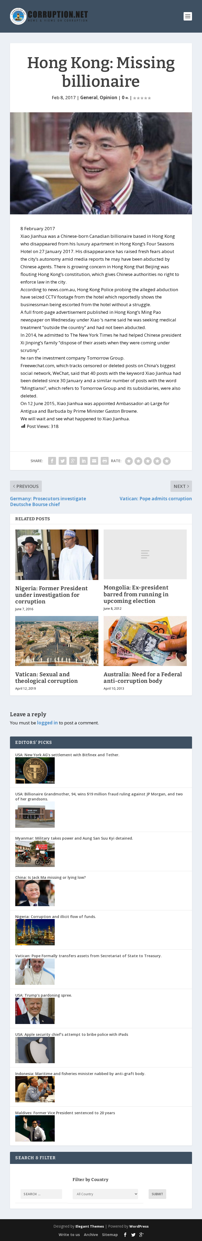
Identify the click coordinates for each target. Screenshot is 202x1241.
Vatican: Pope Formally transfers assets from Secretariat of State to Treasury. (88, 955)
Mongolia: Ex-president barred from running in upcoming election (136, 594)
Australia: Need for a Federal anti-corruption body (143, 677)
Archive (91, 1234)
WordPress (139, 1226)
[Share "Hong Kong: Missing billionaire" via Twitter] (62, 461)
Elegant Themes (89, 1226)
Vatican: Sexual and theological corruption (46, 677)
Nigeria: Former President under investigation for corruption (51, 595)
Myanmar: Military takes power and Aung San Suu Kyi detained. (74, 838)
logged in (47, 723)
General (89, 97)
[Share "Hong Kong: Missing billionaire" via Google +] (73, 461)
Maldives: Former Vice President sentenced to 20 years (65, 1112)
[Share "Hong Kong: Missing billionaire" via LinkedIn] (83, 461)
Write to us (69, 1234)
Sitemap (110, 1234)
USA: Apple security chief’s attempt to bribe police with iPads (71, 1034)
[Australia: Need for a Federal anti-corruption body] (145, 641)
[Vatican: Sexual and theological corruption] (56, 641)
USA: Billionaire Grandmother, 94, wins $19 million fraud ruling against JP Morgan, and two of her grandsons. (99, 796)
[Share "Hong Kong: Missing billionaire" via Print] (104, 461)
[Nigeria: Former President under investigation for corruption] (56, 554)
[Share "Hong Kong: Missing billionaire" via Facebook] (52, 461)
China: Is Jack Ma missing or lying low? (50, 877)
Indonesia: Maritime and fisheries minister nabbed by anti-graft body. (80, 1073)
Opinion (108, 97)
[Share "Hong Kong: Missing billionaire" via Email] (94, 461)
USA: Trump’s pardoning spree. (43, 995)
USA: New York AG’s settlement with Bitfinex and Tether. (67, 754)
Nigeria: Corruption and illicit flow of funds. (55, 916)
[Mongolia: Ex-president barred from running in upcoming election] (145, 554)
